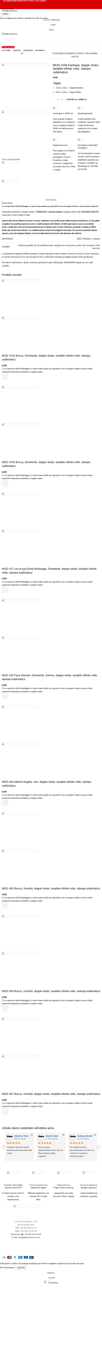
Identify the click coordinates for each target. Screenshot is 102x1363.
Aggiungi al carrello (77, 99)
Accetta (21, 1268)
